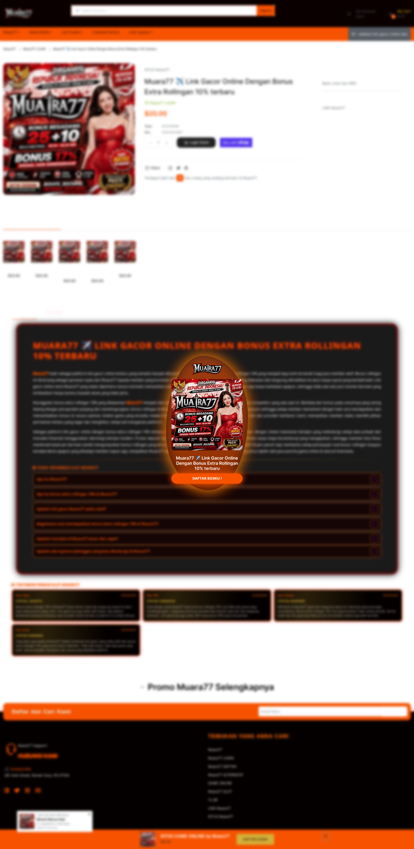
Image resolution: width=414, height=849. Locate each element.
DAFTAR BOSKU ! (207, 476)
